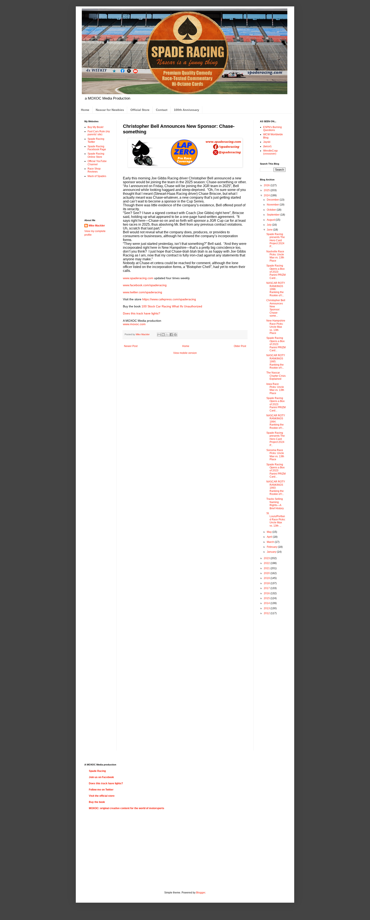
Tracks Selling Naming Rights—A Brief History (275, 503)
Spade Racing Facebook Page (97, 148)
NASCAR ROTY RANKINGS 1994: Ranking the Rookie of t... (275, 421)
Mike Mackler (97, 225)
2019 (267, 578)
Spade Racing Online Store (96, 155)
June (270, 229)
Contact (161, 110)
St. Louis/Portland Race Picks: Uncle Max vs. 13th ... (275, 519)
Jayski (266, 141)
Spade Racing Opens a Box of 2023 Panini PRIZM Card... (276, 272)
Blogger (200, 892)
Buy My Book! (95, 127)
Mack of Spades (97, 176)
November (273, 204)
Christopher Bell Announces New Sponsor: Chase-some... (275, 308)
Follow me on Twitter (101, 789)
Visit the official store (102, 795)
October (272, 209)
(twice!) (267, 146)
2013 (267, 608)
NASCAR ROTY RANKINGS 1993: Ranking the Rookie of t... (275, 488)
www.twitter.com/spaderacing (142, 292)
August (271, 219)
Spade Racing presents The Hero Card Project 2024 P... (275, 240)
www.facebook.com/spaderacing (145, 285)
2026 (267, 185)
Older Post (240, 346)
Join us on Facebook (101, 777)
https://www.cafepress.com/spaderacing (169, 299)
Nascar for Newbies (110, 110)
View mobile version (185, 352)
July (269, 224)
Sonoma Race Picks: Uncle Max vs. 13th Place (275, 455)
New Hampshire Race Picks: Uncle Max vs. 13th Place (275, 327)
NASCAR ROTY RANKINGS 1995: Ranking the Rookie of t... (275, 361)
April (270, 536)
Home (85, 110)
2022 (267, 563)
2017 (267, 588)
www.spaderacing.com (138, 278)
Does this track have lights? (141, 313)
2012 (267, 613)
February (272, 546)
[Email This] (159, 334)
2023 (267, 558)
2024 (267, 195)
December (273, 199)
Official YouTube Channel (97, 163)
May (269, 531)
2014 (267, 603)
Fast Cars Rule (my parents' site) (99, 133)
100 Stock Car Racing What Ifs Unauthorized (172, 306)
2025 (267, 190)
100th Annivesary (186, 110)
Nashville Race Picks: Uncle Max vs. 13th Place (275, 256)
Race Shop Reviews (94, 170)
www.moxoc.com (134, 324)
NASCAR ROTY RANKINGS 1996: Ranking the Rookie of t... (275, 289)
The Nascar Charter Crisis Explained (276, 375)
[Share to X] (167, 334)
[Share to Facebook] (171, 334)
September (273, 214)
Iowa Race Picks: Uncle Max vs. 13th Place (275, 389)
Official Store (139, 110)
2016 (267, 593)
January (272, 551)
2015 (267, 598)
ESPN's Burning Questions (272, 129)
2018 (267, 583)
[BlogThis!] (163, 334)
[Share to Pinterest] (175, 334)
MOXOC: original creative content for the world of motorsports (126, 808)
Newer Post (130, 346)
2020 (267, 573)
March (271, 541)
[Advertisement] (97, 198)
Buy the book (97, 802)
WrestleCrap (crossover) (270, 152)
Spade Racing (97, 771)
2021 (267, 568)
